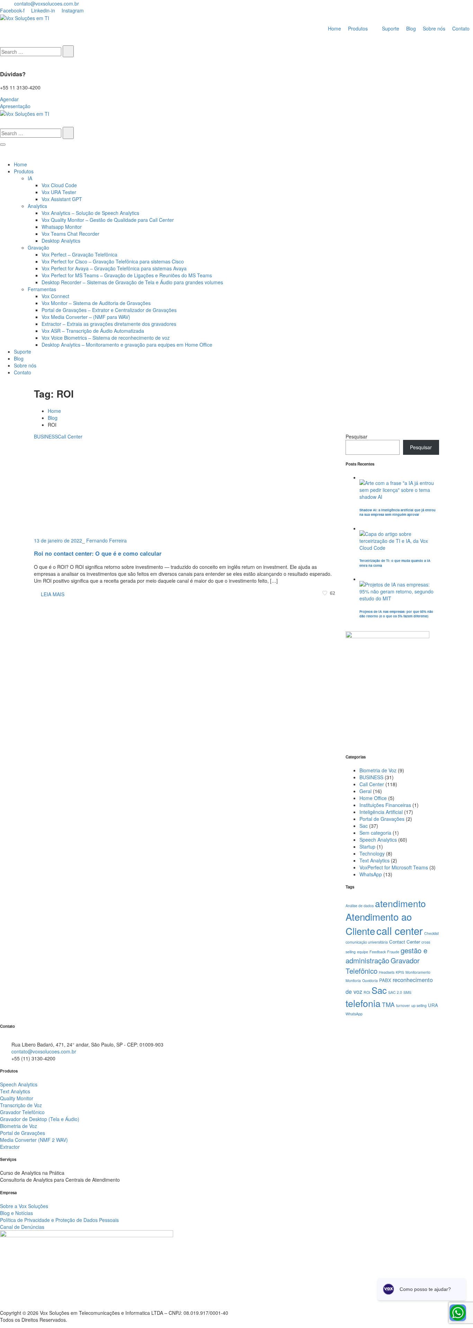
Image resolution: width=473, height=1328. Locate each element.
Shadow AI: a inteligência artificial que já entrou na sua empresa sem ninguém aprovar (397, 512)
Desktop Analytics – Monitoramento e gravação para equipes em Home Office (127, 344)
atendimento (400, 903)
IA (30, 178)
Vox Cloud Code (59, 185)
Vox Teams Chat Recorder (70, 233)
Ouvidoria (370, 980)
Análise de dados (360, 905)
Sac (363, 825)
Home (20, 164)
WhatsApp (370, 874)
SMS (407, 992)
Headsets (386, 972)
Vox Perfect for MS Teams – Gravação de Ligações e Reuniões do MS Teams (127, 275)
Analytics (37, 205)
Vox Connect (55, 296)
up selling (419, 1005)
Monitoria (353, 980)
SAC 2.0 (395, 992)
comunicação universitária (367, 942)
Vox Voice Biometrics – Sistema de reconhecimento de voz (106, 337)
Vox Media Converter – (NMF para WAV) (86, 316)
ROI (367, 992)
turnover (403, 1005)
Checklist (431, 933)
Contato (22, 372)
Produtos (24, 171)
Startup (367, 846)
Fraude (393, 951)
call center (399, 930)
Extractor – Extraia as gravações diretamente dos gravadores (109, 323)
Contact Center (404, 941)
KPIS (400, 972)
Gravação (38, 247)
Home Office (373, 798)
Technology (372, 853)
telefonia (363, 1003)
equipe (362, 951)
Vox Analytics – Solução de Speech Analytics (90, 212)
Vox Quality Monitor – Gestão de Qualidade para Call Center (108, 219)
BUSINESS (46, 436)
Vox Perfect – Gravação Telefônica (79, 254)
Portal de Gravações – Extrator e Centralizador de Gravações (109, 309)
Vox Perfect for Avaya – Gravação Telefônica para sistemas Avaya (114, 268)
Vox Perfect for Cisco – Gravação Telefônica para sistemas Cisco (113, 261)
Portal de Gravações (381, 818)
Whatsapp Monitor (62, 226)
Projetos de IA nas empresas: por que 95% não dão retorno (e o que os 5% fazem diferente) (396, 613)
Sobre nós (25, 365)
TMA (388, 1004)
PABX (385, 980)
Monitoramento (417, 972)
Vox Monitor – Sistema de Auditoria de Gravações (96, 303)
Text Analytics (374, 860)
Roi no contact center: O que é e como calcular (97, 553)
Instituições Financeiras (385, 804)
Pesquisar (356, 436)
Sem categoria (375, 832)
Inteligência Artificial (381, 811)
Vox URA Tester (59, 192)
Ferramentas (42, 289)
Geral (365, 791)
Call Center (70, 436)
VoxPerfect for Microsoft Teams (393, 867)
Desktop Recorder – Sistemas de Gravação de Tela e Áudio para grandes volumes (132, 282)
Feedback (377, 951)
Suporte (22, 351)
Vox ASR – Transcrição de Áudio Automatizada (93, 330)
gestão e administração (386, 955)
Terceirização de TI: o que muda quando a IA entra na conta (394, 562)
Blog (19, 358)
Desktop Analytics (61, 240)
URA (433, 1005)
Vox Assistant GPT (62, 199)
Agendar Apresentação (15, 103)
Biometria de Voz (377, 770)
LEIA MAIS (51, 594)
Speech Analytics (378, 839)
